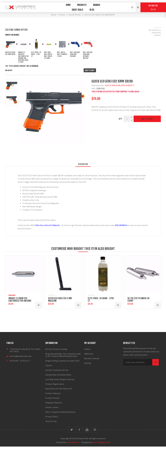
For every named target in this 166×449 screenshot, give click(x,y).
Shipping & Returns (53, 402)
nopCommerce (73, 442)
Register (139, 10)
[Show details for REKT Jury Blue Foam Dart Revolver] (75, 50)
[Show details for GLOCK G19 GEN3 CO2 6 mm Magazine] (63, 274)
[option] (11, 85)
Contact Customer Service (56, 370)
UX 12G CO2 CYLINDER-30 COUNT (138, 299)
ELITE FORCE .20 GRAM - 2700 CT (101, 299)
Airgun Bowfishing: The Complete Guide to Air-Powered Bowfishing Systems (63, 355)
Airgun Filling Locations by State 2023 (62, 361)
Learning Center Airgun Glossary (59, 379)
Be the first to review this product (155, 32)
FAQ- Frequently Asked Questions (60, 412)
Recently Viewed (91, 358)
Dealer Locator (52, 407)
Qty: (120, 119)
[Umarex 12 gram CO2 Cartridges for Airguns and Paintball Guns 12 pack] (23, 50)
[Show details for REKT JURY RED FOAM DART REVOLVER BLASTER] (88, 50)
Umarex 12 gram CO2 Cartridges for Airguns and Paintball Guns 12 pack (21, 301)
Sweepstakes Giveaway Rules (58, 374)
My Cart (153, 7)
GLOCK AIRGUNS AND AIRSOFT (119, 85)
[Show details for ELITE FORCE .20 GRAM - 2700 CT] (36, 50)
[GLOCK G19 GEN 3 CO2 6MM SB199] (10, 50)
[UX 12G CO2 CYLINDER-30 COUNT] (142, 274)
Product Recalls (52, 398)
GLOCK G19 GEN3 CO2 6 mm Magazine (60, 299)
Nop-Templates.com (101, 442)
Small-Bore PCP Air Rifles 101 (58, 388)
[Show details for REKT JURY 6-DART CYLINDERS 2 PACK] (62, 50)
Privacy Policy (51, 416)
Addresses (88, 354)
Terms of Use (51, 421)
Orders (87, 349)
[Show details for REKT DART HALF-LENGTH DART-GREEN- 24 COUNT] (49, 50)
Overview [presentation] (83, 164)
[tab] (83, 164)
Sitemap (87, 363)
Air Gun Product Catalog (56, 349)
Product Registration (54, 384)
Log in (139, 5)
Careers (48, 365)
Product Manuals (52, 393)
